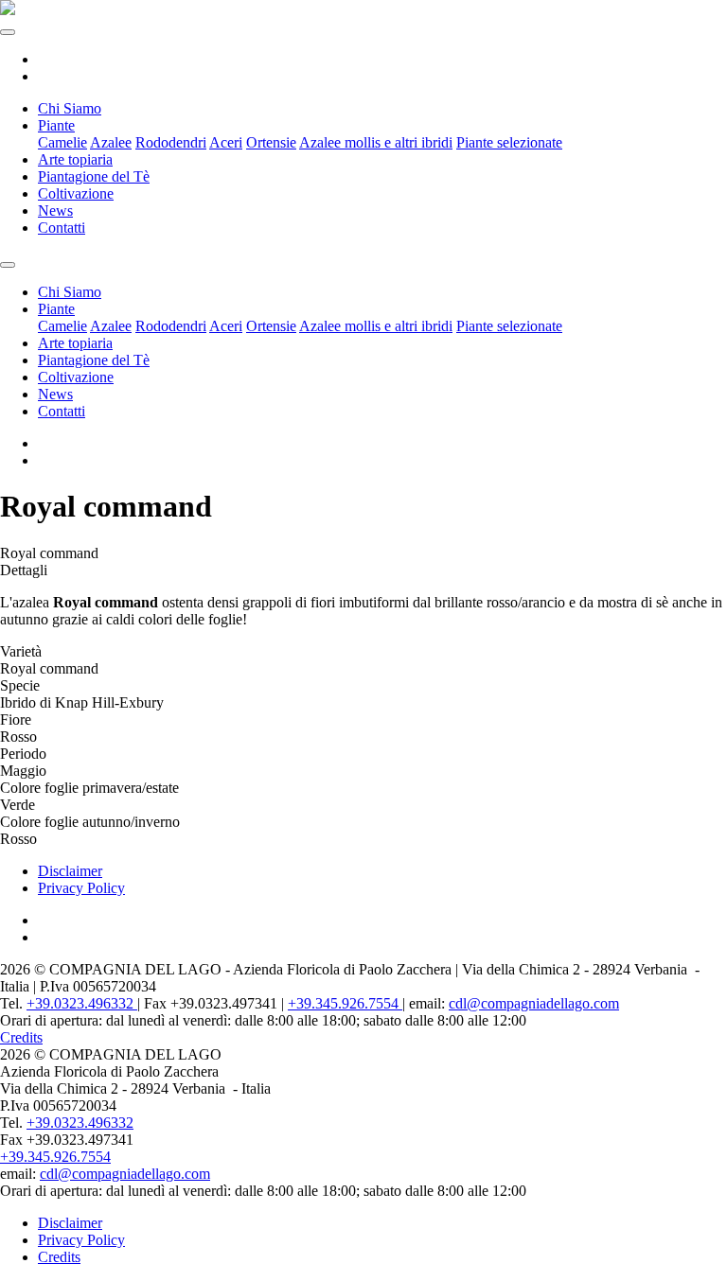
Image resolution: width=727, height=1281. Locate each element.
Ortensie (271, 142)
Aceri (225, 142)
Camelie (62, 142)
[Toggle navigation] (7, 32)
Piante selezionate (509, 142)
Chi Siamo (69, 108)
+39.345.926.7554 (345, 1003)
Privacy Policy (81, 888)
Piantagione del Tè (94, 176)
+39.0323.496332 (82, 1003)
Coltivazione (76, 193)
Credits (21, 1037)
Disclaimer (70, 871)
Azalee (111, 142)
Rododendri (170, 142)
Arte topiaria (75, 159)
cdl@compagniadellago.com (534, 1003)
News (55, 210)
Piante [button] (56, 125)
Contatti (61, 227)
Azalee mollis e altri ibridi (375, 142)
